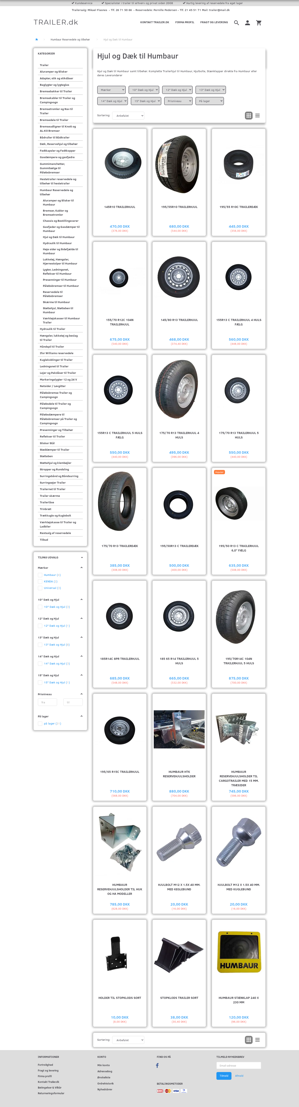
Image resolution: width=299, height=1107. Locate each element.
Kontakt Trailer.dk (154, 22)
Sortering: (103, 115)
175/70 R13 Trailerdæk (119, 546)
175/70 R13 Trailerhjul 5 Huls (239, 435)
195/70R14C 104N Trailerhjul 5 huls (239, 660)
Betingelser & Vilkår (49, 1087)
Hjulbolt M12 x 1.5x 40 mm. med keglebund (179, 886)
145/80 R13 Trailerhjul (179, 320)
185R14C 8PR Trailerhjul (120, 658)
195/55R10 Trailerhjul (179, 206)
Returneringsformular (51, 1093)
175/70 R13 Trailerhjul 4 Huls (179, 435)
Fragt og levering (214, 22)
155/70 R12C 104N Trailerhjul (119, 322)
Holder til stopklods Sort (119, 997)
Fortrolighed (45, 1064)
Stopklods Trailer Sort (179, 997)
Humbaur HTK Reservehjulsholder (179, 773)
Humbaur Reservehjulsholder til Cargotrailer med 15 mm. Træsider (239, 778)
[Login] (247, 22)
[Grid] (249, 116)
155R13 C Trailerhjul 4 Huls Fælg (238, 322)
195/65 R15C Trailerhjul (119, 771)
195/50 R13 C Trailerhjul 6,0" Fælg (239, 548)
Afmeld (239, 1076)
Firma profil (184, 22)
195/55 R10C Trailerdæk (238, 206)
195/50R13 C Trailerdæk (179, 546)
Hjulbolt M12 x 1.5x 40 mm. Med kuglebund (239, 886)
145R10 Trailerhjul (119, 206)
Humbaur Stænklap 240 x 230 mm (239, 999)
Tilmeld (224, 1076)
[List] (257, 116)
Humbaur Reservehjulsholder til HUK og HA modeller (119, 889)
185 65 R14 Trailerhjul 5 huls (179, 660)
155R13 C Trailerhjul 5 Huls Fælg (119, 435)
